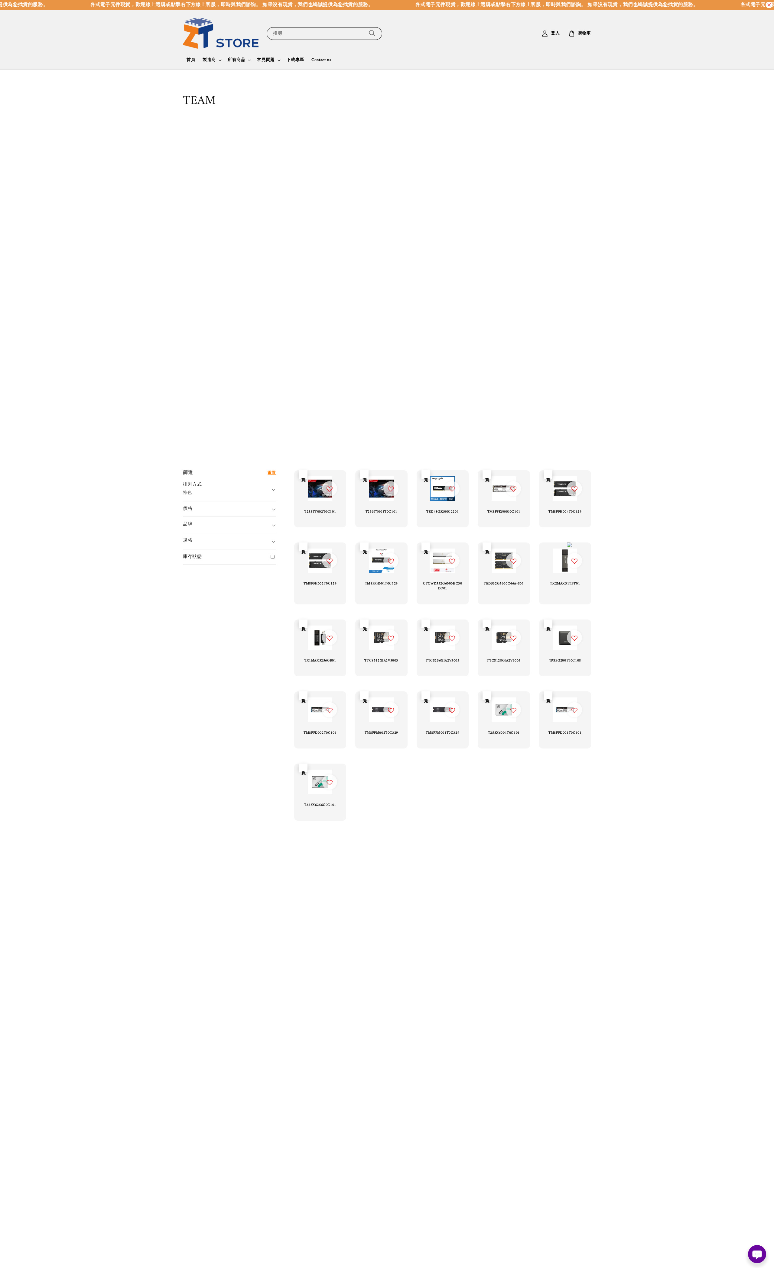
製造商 (209, 60)
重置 (272, 472)
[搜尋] (372, 33)
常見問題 (266, 60)
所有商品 (236, 60)
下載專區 (295, 60)
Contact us (321, 60)
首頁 (191, 60)
